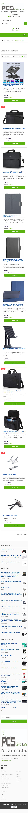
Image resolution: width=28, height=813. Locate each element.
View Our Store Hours (6, 760)
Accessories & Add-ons (6, 778)
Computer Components (6, 783)
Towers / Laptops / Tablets (7, 40)
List (24, 56)
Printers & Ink (4, 776)
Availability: (6, 97)
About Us (18, 774)
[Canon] (3, 707)
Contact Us (18, 776)
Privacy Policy (18, 778)
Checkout (3, 796)
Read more (15, 275)
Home (17, 38)
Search (14, 721)
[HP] (14, 707)
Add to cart (15, 100)
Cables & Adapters (5, 781)
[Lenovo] (3, 710)
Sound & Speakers (5, 787)
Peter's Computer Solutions (7, 38)
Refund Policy (18, 781)
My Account (3, 799)
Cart (2, 794)
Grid (19, 56)
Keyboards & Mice (5, 785)
